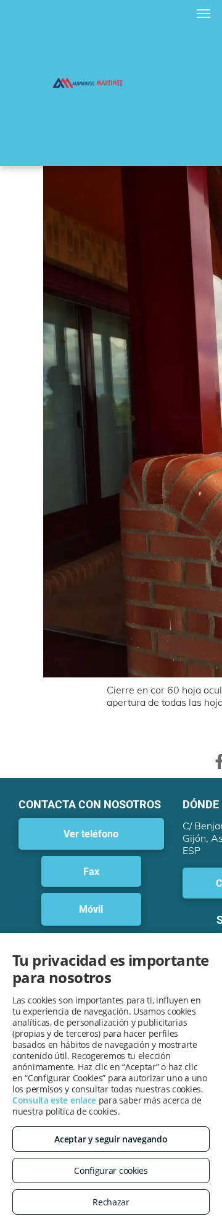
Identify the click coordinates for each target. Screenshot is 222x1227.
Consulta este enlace (54, 1100)
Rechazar (111, 1202)
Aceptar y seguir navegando (110, 1139)
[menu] (203, 13)
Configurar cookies (111, 1170)
